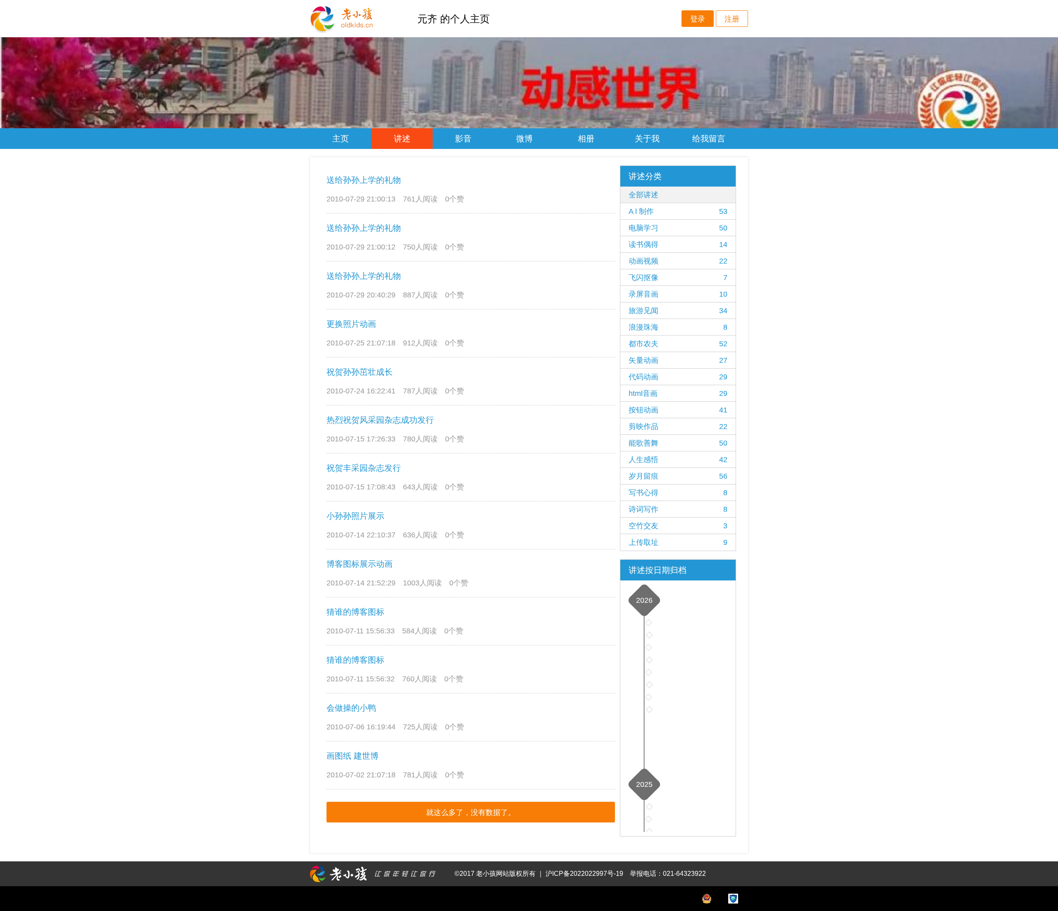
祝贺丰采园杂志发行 (363, 467)
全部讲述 (643, 195)
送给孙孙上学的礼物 (363, 180)
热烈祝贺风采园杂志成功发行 (380, 419)
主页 (340, 138)
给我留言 (708, 138)
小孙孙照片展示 (355, 515)
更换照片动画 (351, 323)
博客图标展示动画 (359, 563)
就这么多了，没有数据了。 (470, 812)
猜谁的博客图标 (355, 611)
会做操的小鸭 (351, 707)
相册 (586, 138)
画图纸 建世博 (352, 755)
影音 (463, 138)
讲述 (402, 138)
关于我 (647, 138)
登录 (697, 19)
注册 (731, 19)
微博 (524, 138)
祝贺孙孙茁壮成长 (359, 371)
